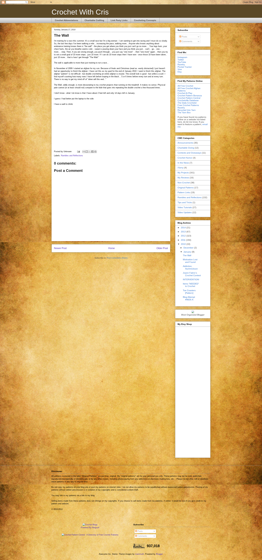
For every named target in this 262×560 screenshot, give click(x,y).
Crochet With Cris (80, 12)
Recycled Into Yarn (187, 110)
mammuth (139, 554)
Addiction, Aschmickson (190, 267)
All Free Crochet (185, 86)
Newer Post (60, 248)
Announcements (185, 143)
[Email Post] (78, 151)
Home (111, 248)
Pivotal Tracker (185, 67)
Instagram (182, 57)
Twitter (181, 59)
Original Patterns (186, 187)
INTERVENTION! (191, 279)
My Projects (183, 172)
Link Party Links (119, 20)
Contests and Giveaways (189, 153)
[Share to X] (89, 151)
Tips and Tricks (185, 202)
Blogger (159, 554)
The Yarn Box (184, 112)
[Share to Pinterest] (95, 151)
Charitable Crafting (94, 20)
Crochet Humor (185, 158)
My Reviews (183, 177)
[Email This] (83, 151)
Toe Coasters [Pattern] (189, 291)
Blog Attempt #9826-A (189, 298)
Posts (184, 36)
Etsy (180, 72)
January (187, 252)
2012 (183, 236)
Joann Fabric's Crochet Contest (192, 274)
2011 (183, 240)
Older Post (162, 248)
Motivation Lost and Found (190, 260)
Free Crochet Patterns (188, 105)
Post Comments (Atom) (117, 258)
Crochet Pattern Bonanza (190, 95)
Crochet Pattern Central (189, 98)
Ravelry (181, 64)
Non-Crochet (184, 182)
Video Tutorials (185, 207)
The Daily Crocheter (187, 103)
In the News (183, 163)
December (188, 247)
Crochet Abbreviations (66, 20)
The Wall (187, 255)
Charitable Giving (186, 148)
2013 (183, 231)
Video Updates (185, 212)
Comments (186, 41)
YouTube (182, 62)
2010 (183, 244)
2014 (183, 227)
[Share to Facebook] (92, 151)
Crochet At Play (185, 93)
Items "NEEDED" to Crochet (191, 284)
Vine (180, 69)
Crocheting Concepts (145, 20)
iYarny (180, 167)
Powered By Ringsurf (90, 527)
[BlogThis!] (86, 151)
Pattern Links (184, 192)
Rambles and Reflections (72, 155)
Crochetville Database (188, 100)
